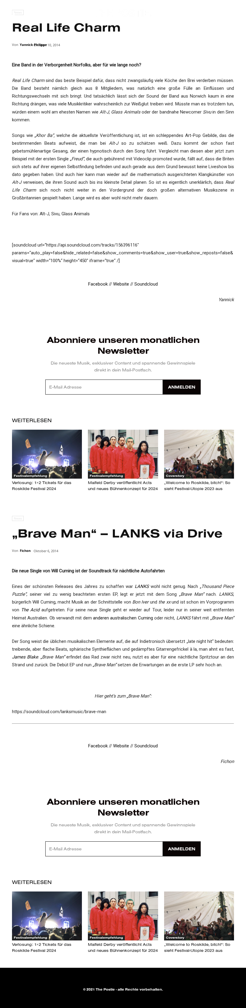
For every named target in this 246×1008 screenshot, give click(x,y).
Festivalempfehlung (30, 476)
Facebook (98, 284)
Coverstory (175, 476)
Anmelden (181, 387)
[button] (224, 13)
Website (121, 284)
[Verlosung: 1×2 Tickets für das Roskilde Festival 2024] (47, 454)
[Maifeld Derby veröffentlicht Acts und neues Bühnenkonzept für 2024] (123, 454)
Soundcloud (146, 284)
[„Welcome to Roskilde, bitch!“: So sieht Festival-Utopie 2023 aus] (199, 454)
